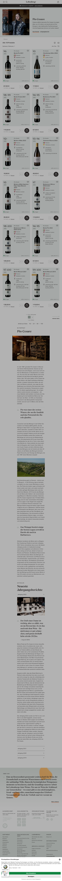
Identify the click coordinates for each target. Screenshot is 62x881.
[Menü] (8, 865)
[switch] (5, 875)
